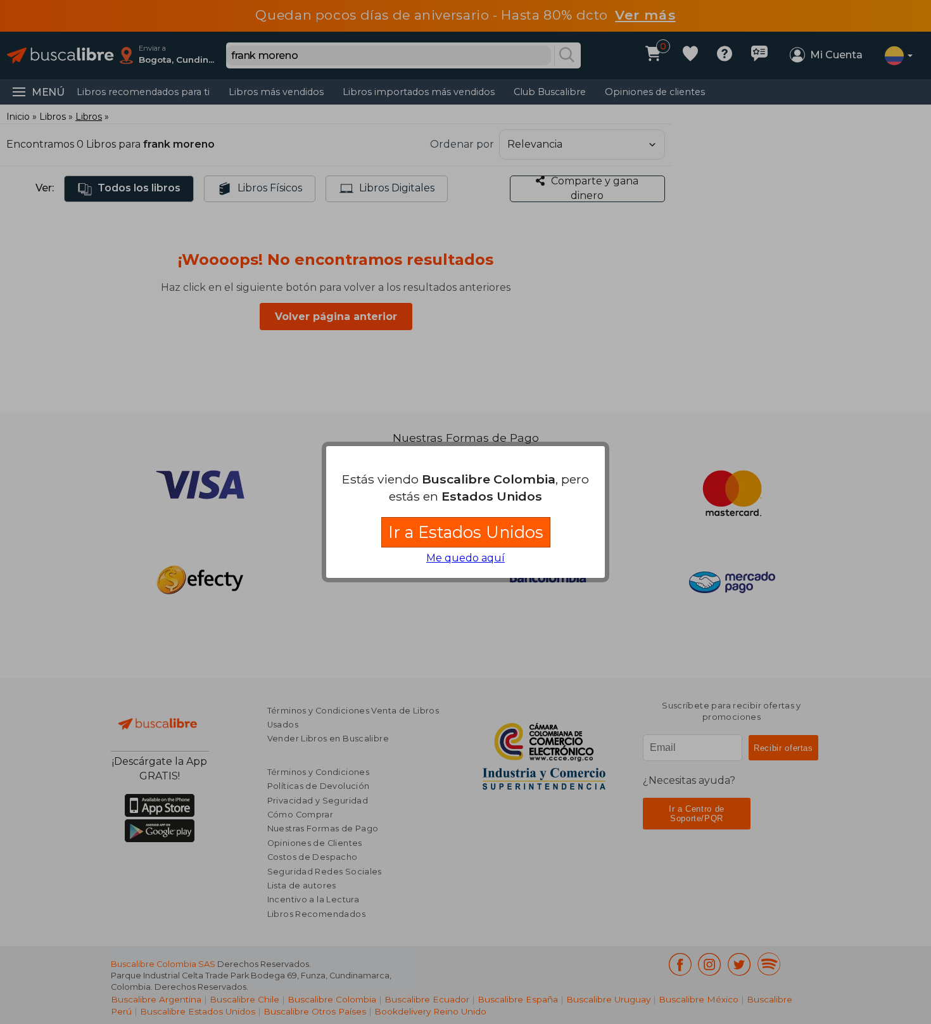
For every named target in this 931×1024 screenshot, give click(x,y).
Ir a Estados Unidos (465, 532)
